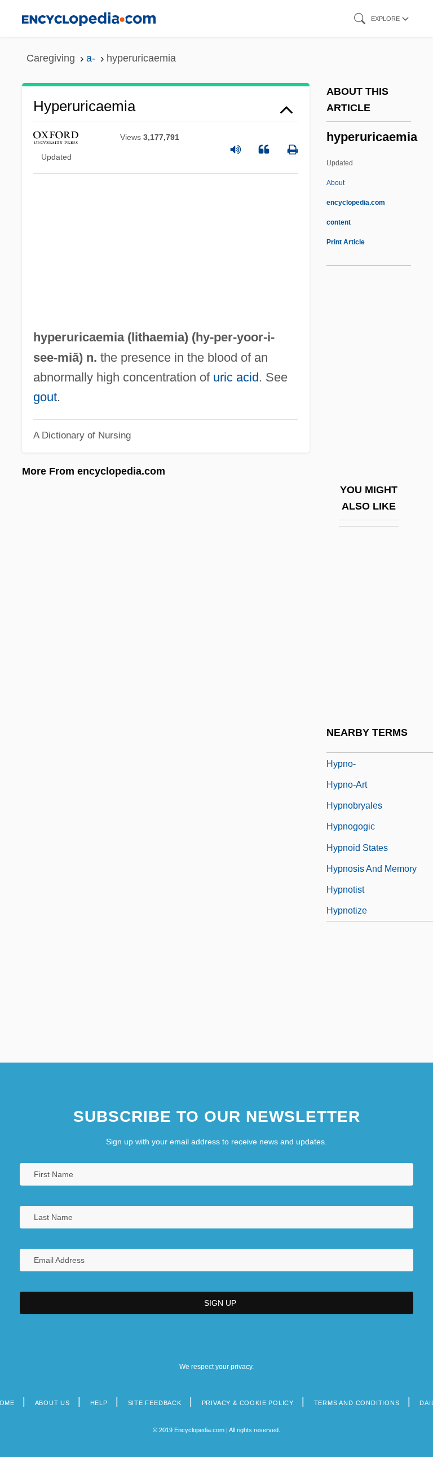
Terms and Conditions (357, 1402)
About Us (52, 1402)
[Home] (89, 18)
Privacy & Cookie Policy (248, 1402)
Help (99, 1402)
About (355, 202)
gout (45, 397)
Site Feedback (155, 1402)
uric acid (236, 377)
